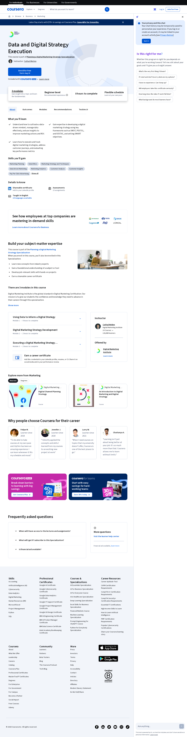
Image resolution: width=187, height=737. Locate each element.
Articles (73, 676)
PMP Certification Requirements (107, 620)
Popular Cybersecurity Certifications (109, 626)
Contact (73, 672)
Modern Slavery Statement (80, 688)
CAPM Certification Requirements (108, 586)
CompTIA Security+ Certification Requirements (111, 599)
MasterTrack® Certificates (19, 676)
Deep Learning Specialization (81, 600)
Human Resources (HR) (17, 601)
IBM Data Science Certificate (50, 626)
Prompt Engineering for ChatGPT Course (79, 622)
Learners (42, 649)
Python (11, 612)
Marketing (41, 16)
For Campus (13, 692)
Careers (12, 661)
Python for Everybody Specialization (78, 629)
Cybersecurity (14, 589)
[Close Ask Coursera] (155, 9)
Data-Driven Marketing (18, 169)
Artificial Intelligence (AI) (18, 585)
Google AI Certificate (47, 585)
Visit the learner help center (106, 536)
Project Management (17, 608)
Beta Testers (44, 657)
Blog (41, 661)
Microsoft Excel (14, 605)
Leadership (13, 657)
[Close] (123, 22)
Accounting (13, 581)
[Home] (9, 16)
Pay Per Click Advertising (19, 173)
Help (72, 665)
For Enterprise (14, 684)
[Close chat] (182, 17)
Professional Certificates (18, 672)
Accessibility (75, 669)
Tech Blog (43, 669)
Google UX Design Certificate (50, 612)
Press (72, 649)
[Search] (107, 9)
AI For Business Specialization (81, 589)
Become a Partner (15, 696)
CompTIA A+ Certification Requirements (110, 593)
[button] (41, 9)
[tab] (13, 381)
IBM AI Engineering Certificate (50, 616)
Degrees (12, 680)
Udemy (11, 707)
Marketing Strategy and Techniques (55, 164)
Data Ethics (33, 164)
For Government (15, 688)
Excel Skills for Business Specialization (79, 605)
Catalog (12, 665)
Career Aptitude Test (109, 581)
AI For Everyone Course (79, 593)
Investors (74, 653)
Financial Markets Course (79, 611)
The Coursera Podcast (48, 665)
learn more (115, 546)
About (12, 109)
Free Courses (14, 703)
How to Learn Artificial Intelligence (109, 613)
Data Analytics (14, 593)
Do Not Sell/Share (77, 692)
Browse (18, 16)
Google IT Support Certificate (50, 602)
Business (29, 16)
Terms (72, 657)
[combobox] (73, 9)
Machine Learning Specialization (77, 616)
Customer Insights (76, 169)
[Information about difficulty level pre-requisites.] (67, 95)
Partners (42, 653)
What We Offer (14, 653)
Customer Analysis (58, 169)
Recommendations (63, 109)
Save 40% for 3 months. (88, 22)
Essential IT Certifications (111, 605)
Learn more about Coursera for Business (30, 227)
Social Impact (14, 700)
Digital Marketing (15, 597)
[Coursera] (15, 9)
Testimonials (85, 109)
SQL (10, 616)
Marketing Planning (17, 164)
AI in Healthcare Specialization (81, 597)
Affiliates (73, 684)
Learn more (44, 79)
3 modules (17, 91)
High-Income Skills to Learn (111, 608)
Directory (73, 680)
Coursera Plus (14, 669)
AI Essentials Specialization (80, 585)
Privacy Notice (166, 35)
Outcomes (27, 109)
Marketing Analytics (38, 169)
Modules (43, 109)
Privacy (73, 661)
